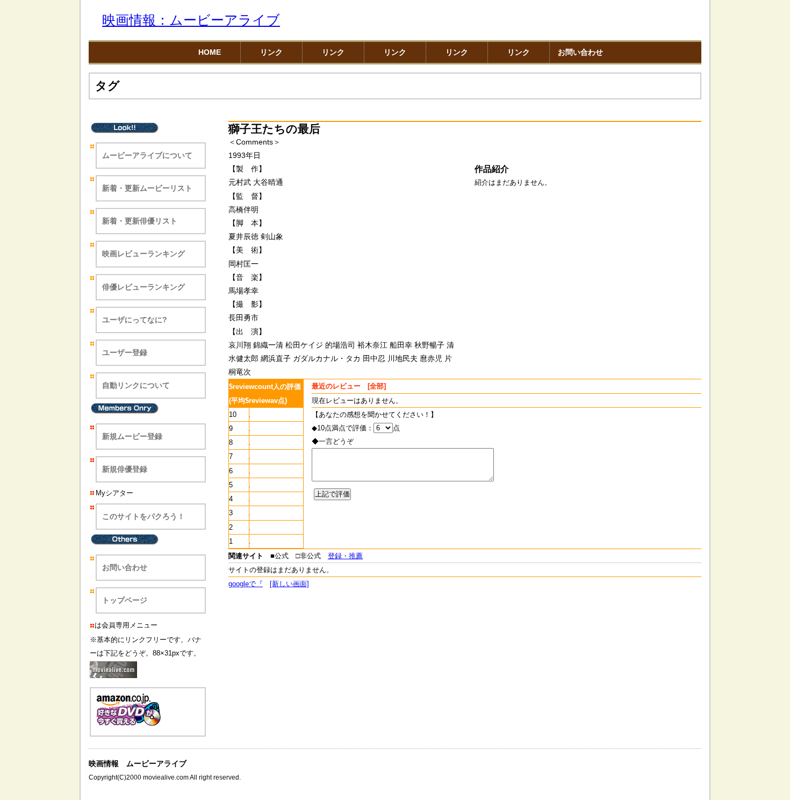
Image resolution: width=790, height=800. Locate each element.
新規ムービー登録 (132, 436)
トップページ (124, 600)
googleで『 (245, 584)
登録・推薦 (345, 556)
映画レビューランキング (143, 253)
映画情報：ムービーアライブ (191, 20)
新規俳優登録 (124, 469)
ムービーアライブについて (147, 155)
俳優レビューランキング (143, 287)
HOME (209, 52)
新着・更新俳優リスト (139, 221)
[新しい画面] (289, 584)
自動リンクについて (136, 385)
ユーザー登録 (124, 352)
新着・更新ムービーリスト (147, 188)
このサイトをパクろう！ (143, 516)
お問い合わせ (580, 52)
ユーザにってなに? (134, 319)
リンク (271, 52)
